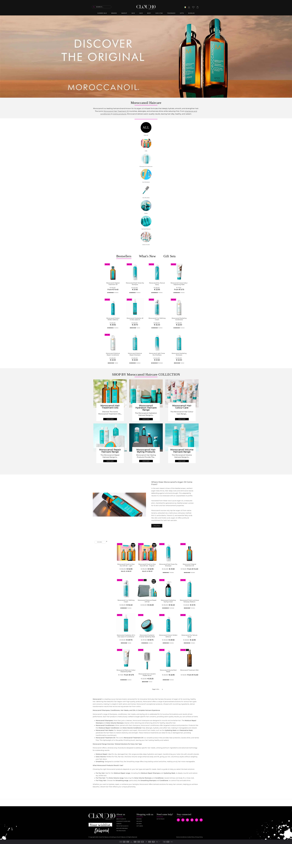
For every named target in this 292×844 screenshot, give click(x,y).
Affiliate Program (122, 828)
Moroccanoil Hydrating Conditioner (179, 319)
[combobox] (101, 7)
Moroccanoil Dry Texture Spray (157, 283)
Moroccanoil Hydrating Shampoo (179, 354)
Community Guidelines (123, 821)
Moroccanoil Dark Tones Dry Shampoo (135, 283)
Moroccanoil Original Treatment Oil (113, 283)
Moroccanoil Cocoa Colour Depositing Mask (179, 283)
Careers (118, 823)
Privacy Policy (199, 837)
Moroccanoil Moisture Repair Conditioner (113, 354)
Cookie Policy (191, 837)
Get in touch (160, 818)
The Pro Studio (121, 830)
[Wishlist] (193, 7)
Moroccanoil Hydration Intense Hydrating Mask (147, 635)
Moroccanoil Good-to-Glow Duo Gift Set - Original (147, 565)
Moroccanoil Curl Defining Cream (157, 319)
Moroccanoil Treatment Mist (189, 670)
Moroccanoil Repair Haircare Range (110, 451)
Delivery (139, 821)
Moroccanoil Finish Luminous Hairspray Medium (189, 601)
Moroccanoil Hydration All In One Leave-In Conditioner (135, 319)
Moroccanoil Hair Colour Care (181, 406)
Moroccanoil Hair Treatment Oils (110, 406)
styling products (119, 114)
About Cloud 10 (121, 818)
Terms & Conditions (181, 837)
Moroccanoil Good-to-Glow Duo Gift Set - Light (126, 565)
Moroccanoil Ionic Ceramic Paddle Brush (147, 674)
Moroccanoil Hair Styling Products (146, 451)
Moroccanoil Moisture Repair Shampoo (135, 354)
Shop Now (157, 525)
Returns (139, 823)
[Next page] (162, 689)
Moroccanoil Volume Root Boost (168, 670)
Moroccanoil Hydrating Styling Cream (168, 601)
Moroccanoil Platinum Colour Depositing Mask (126, 670)
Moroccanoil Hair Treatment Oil (116, 111)
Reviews (139, 818)
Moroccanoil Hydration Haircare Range (146, 407)
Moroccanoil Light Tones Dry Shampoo (157, 354)
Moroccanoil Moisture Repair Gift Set (147, 601)
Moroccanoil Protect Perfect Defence (112, 319)
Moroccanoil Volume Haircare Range (181, 451)
